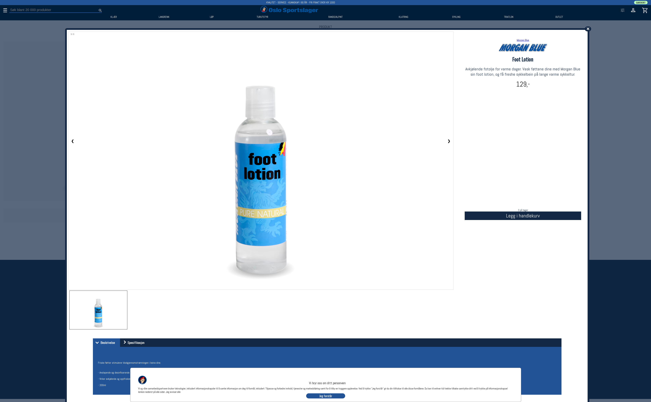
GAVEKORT (641, 2)
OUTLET (559, 17)
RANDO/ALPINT (335, 17)
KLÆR (114, 17)
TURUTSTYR (262, 17)
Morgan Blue (523, 40)
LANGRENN (164, 17)
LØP (212, 17)
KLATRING (403, 17)
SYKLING (456, 17)
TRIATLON (508, 17)
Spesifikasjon (135, 342)
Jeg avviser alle (173, 391)
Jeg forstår (325, 396)
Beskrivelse (107, 342)
